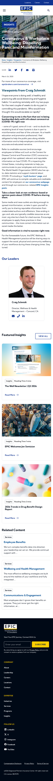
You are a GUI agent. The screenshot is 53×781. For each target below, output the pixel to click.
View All (43, 336)
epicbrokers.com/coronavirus (15, 84)
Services (7, 706)
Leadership (8, 672)
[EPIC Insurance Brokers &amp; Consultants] (10, 628)
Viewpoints (17, 60)
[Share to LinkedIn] (9, 70)
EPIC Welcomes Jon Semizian (20, 446)
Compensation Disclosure (12, 763)
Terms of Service (43, 763)
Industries (8, 701)
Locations (28, 2)
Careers (37, 2)
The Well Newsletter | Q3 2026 (21, 386)
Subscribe (40, 644)
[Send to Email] (27, 70)
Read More (10, 395)
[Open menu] (4, 10)
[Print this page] (33, 70)
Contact (46, 2)
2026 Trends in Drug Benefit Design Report (23, 508)
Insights (9, 60)
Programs (8, 711)
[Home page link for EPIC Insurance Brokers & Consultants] (26, 10)
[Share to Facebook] (22, 70)
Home (4, 60)
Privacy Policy (34, 650)
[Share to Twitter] (15, 70)
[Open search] (48, 10)
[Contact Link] (13, 316)
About (6, 668)
